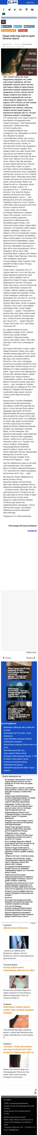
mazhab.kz (32, 531)
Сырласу (7, 925)
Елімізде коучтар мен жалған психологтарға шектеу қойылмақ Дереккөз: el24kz (18, 715)
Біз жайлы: (7, 1100)
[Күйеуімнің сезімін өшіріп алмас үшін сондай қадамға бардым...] (19, 1021)
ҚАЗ (28, 2)
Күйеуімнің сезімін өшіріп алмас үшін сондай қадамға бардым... (18, 1010)
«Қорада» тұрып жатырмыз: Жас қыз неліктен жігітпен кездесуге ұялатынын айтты (18, 1050)
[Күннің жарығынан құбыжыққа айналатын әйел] (19, 982)
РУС (32, 2)
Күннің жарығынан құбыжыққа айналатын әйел (18, 969)
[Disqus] (19, 561)
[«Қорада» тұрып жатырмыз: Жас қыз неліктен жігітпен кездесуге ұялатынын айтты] (19, 1061)
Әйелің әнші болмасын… (16, 928)
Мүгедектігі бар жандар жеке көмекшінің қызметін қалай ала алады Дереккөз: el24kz (19, 694)
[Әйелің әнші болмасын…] (19, 942)
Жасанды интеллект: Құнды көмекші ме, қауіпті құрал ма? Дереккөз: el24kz (18, 672)
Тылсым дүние (27, 44)
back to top (31, 652)
